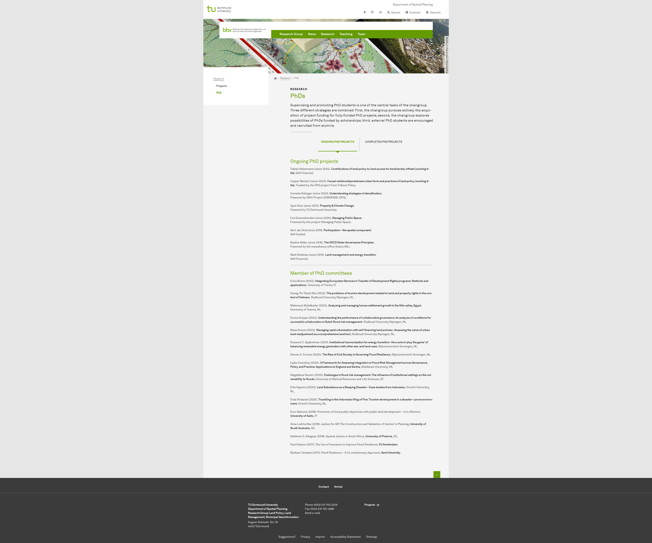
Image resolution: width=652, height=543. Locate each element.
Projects (221, 86)
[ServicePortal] (372, 12)
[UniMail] (380, 12)
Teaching (346, 34)
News (312, 34)
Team (361, 34)
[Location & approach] (364, 12)
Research (327, 34)
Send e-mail (312, 513)
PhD (218, 92)
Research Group (291, 34)
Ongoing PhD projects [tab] (337, 141)
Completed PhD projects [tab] (383, 141)
